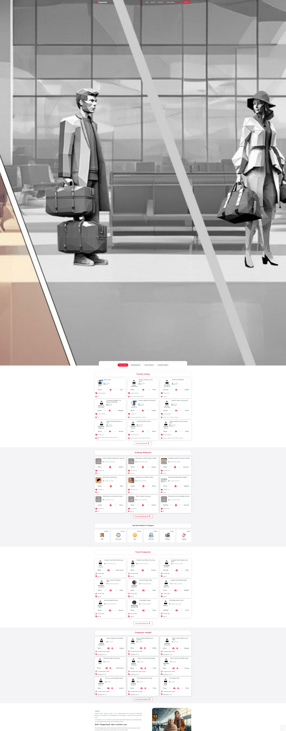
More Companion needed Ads (141, 699)
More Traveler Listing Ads (141, 443)
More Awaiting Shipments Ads (141, 516)
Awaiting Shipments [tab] (135, 365)
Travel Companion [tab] (149, 365)
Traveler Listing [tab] (123, 365)
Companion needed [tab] (163, 365)
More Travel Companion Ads (141, 623)
